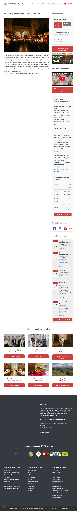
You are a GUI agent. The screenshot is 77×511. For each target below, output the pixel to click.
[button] (65, 3)
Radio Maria (31, 488)
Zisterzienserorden (33, 484)
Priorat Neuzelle (56, 472)
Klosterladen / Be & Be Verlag (11, 472)
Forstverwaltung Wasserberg (11, 488)
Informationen (14, 356)
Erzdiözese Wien (32, 470)
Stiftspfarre (7, 481)
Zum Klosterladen (38, 356)
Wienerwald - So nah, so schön (60, 490)
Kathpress (30, 479)
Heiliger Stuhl (31, 486)
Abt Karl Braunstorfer (57, 481)
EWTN (29, 472)
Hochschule (7, 470)
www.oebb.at (45, 432)
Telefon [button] (58, 26)
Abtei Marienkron (56, 497)
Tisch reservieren (38, 385)
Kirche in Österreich (33, 481)
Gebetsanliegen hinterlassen (63, 49)
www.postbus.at (46, 430)
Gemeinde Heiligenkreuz (58, 493)
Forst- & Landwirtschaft (63, 385)
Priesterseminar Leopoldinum (11, 479)
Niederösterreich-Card (57, 488)
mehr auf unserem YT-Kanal (63, 90)
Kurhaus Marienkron (57, 495)
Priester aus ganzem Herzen (62, 357)
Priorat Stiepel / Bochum (58, 475)
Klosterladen (51, 3)
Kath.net (30, 490)
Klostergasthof (8, 475)
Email (68, 24)
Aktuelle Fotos (14, 385)
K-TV (29, 475)
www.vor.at (49, 427)
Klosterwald (55, 470)
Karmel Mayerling (56, 479)
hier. (58, 171)
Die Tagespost (31, 477)
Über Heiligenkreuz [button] (23, 4)
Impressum (65, 508)
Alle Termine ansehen (62, 319)
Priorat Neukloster (57, 477)
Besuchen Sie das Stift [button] (38, 4)
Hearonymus (59, 140)
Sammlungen (7, 484)
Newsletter (60, 3)
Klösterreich (55, 484)
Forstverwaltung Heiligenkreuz (12, 486)
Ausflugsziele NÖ (56, 486)
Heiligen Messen (62, 214)
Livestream (7, 477)
